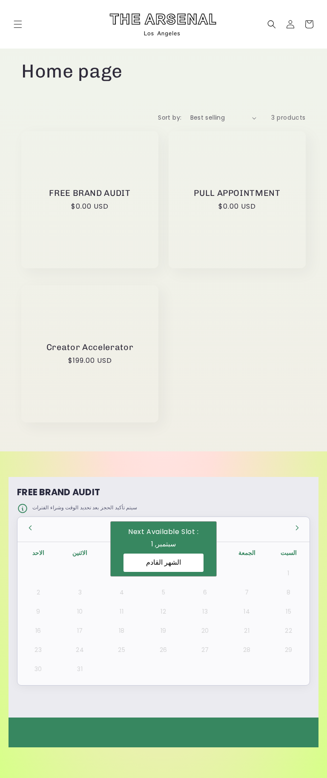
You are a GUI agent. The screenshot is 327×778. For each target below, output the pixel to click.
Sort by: (169, 117)
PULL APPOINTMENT (237, 193)
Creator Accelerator (90, 347)
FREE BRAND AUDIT (90, 193)
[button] (18, 24)
